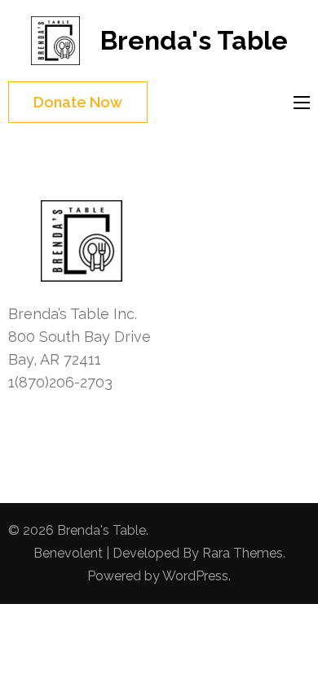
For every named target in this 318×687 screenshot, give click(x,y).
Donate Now (77, 102)
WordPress (195, 576)
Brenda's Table (194, 40)
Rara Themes (242, 553)
